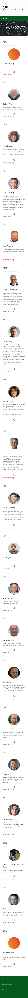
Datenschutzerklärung (7, 984)
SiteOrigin (16, 995)
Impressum (4, 979)
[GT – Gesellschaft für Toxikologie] (14, 7)
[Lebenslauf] (14, 369)
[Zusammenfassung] (14, 72)
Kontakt (4, 989)
